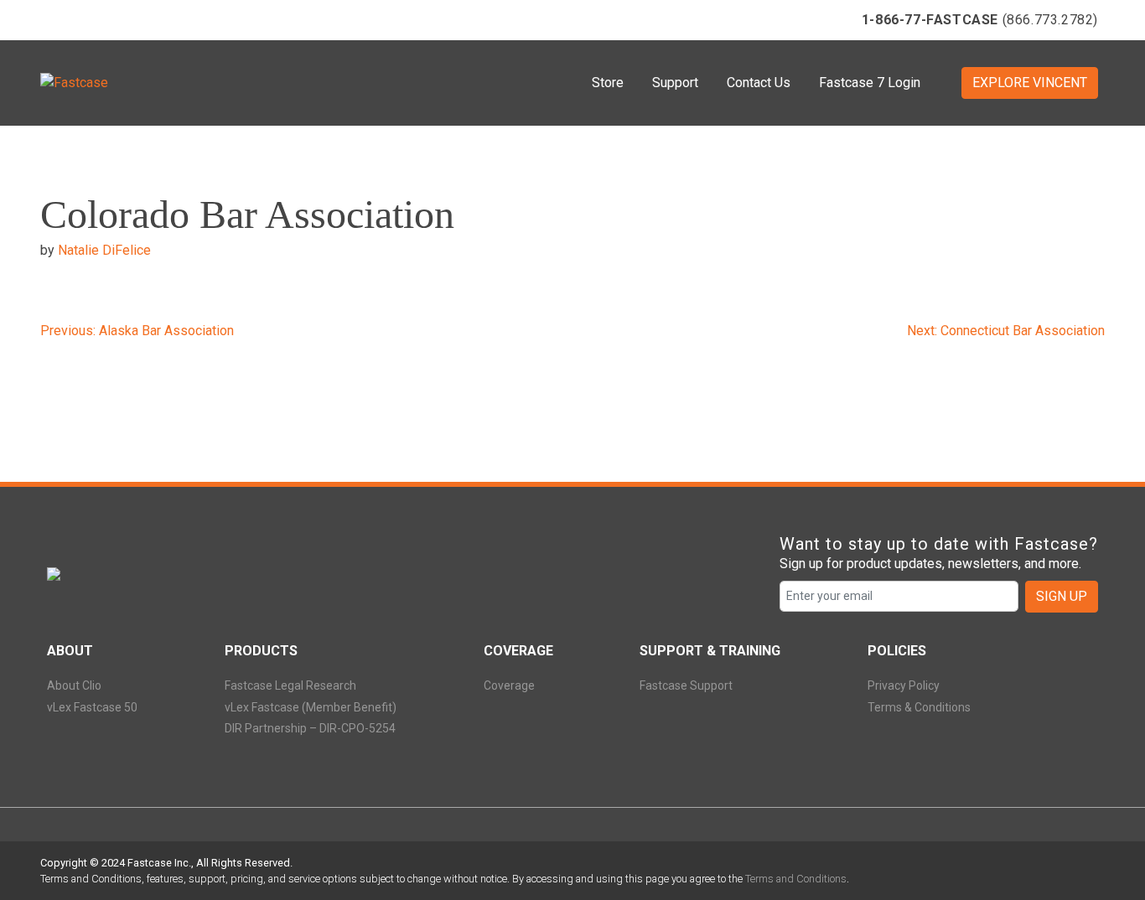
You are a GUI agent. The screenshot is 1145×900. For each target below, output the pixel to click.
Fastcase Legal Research (290, 685)
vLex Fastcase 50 (92, 707)
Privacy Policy (904, 685)
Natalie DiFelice (104, 250)
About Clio (74, 685)
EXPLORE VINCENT (1029, 83)
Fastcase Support (686, 685)
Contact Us (758, 83)
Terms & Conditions (919, 707)
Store (608, 83)
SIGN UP (1061, 596)
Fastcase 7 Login (869, 83)
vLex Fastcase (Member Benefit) (310, 707)
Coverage (509, 685)
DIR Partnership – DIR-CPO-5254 (310, 728)
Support (675, 83)
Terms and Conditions (796, 878)
